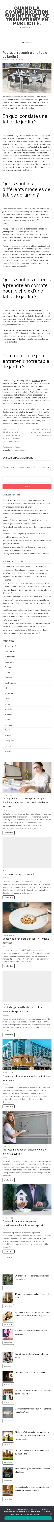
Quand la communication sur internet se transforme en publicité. (27, 15)
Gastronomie (10, 683)
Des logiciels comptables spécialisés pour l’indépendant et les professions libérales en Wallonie (25, 802)
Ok (28, 1518)
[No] (51, 1514)
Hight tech (9, 688)
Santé (7, 730)
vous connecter (19, 467)
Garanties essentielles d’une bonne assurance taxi (24, 500)
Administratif (10, 646)
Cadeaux (8, 667)
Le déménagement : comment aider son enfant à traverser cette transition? (12, 435)
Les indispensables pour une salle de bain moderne (24, 510)
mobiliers (36, 381)
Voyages (9, 751)
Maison (8, 704)
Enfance (16, 447)
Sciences (9, 735)
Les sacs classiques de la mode (19, 874)
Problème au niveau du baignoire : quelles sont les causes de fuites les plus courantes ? (25, 576)
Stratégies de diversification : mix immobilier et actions (26, 554)
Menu (28, 42)
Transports (9, 741)
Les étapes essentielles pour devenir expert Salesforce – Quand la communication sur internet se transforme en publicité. (27, 613)
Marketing (9, 709)
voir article (8, 1288)
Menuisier (9, 714)
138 (9, 1258)
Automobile (10, 657)
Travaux (8, 746)
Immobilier (9, 693)
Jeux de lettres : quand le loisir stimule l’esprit (41, 432)
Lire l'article (8, 833)
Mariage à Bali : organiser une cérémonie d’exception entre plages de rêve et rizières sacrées (32, 1435)
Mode (7, 720)
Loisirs (7, 699)
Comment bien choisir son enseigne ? (31, 1372)
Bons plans (9, 662)
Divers (7, 672)
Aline (12, 60)
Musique (8, 725)
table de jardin (21, 450)
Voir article (8, 1366)
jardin (31, 412)
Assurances (10, 651)
